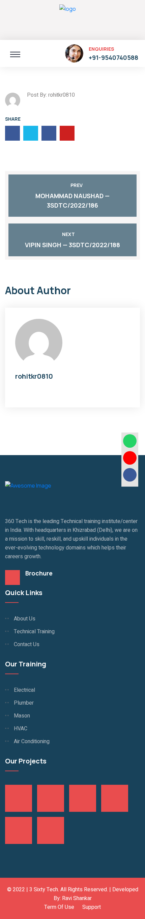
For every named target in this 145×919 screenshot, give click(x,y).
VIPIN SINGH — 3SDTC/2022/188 (72, 245)
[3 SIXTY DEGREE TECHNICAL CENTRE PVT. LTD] (67, 19)
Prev (76, 185)
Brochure (39, 573)
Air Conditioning (32, 741)
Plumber (24, 703)
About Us (24, 619)
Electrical (24, 690)
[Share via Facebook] (130, 474)
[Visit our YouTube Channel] (130, 458)
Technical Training (34, 632)
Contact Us (26, 644)
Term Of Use (59, 907)
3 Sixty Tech (43, 890)
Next (68, 234)
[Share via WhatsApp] (130, 441)
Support (91, 907)
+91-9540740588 (113, 57)
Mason (22, 716)
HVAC (20, 729)
